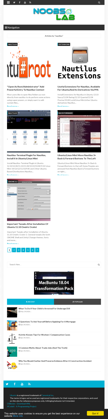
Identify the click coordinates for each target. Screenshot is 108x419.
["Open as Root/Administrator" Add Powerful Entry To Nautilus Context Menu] (28, 62)
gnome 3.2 (12, 182)
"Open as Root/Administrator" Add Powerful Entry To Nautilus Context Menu (25, 89)
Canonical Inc (47, 395)
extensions (64, 44)
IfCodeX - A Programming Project (21, 406)
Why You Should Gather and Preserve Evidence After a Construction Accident (55, 361)
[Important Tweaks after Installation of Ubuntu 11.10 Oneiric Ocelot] (28, 200)
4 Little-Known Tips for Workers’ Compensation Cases (44, 335)
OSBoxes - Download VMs (18, 403)
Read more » (13, 106)
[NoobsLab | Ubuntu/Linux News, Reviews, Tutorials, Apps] (54, 14)
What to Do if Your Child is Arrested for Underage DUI (44, 308)
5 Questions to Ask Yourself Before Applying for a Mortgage (47, 321)
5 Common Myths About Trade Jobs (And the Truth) (43, 348)
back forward (66, 113)
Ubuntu (13, 395)
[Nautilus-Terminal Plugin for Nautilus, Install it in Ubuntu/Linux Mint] (28, 131)
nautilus (12, 44)
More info (18, 415)
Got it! (95, 413)
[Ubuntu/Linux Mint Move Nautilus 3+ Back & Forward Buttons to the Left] (79, 131)
